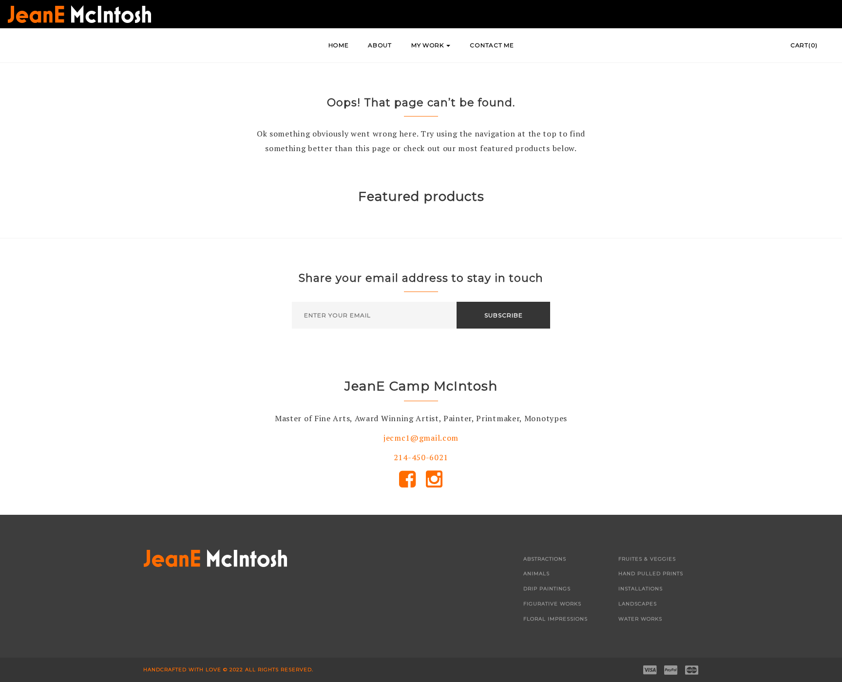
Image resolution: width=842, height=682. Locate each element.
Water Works (640, 619)
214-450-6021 (421, 457)
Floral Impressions (555, 619)
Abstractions (544, 559)
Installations (640, 588)
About (380, 45)
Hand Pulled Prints (650, 573)
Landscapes (637, 604)
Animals (536, 573)
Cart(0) (804, 45)
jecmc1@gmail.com (421, 437)
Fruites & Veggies (647, 559)
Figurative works (552, 604)
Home (338, 45)
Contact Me (492, 45)
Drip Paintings (547, 588)
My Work (428, 45)
